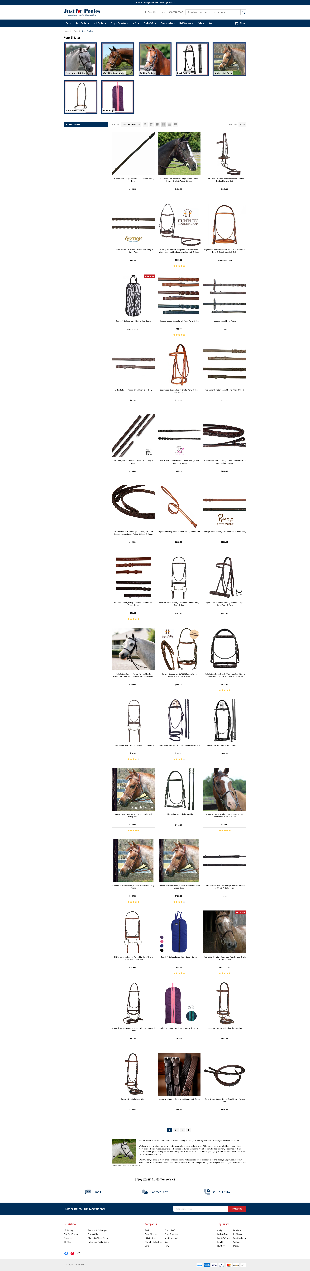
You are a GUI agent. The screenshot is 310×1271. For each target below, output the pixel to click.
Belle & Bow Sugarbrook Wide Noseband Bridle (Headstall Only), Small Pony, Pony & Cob (225, 675)
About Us (68, 1238)
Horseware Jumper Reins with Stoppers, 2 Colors (179, 1099)
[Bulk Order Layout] (175, 124)
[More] (71, 23)
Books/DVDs (149, 23)
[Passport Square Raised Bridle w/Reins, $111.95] (224, 1003)
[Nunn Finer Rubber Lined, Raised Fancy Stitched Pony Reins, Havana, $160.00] (224, 435)
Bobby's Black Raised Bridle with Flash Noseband (179, 745)
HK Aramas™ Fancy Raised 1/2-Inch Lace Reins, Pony (133, 179)
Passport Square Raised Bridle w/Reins (225, 1028)
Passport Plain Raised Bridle (133, 1099)
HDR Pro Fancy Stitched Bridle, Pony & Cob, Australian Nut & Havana (224, 815)
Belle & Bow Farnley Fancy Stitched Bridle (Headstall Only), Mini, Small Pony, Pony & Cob (133, 675)
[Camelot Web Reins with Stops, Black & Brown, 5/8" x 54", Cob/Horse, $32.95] (224, 860)
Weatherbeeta (239, 1238)
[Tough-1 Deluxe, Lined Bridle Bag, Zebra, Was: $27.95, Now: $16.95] (133, 296)
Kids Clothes (99, 23)
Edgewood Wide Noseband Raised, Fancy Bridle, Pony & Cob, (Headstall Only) (225, 250)
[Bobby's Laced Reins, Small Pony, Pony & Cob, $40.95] (179, 296)
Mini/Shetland (185, 23)
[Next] (188, 1130)
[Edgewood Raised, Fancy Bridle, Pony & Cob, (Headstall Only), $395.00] (179, 365)
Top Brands (223, 1224)
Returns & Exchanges (97, 1230)
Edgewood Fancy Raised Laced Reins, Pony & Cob (179, 531)
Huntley (220, 1246)
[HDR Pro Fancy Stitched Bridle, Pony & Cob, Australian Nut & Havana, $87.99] (224, 789)
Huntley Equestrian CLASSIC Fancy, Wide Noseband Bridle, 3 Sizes (179, 675)
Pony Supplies (167, 23)
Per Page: (233, 124)
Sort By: (116, 124)
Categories (151, 1224)
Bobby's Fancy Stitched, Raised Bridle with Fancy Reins (133, 886)
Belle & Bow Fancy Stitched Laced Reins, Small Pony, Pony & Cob (179, 461)
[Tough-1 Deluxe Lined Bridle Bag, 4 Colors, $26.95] (179, 931)
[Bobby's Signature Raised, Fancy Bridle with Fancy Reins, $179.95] (133, 789)
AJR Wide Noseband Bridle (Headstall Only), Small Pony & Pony (225, 603)
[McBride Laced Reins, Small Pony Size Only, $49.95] (133, 365)
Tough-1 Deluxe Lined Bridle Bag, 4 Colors (179, 957)
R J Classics (238, 1234)
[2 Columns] (151, 124)
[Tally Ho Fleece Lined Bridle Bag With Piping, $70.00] (179, 1003)
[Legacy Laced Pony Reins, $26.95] (224, 296)
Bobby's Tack (223, 1238)
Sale (200, 23)
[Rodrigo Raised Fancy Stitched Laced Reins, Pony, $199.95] (224, 506)
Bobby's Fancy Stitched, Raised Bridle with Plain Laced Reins (179, 886)
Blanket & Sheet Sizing (98, 1238)
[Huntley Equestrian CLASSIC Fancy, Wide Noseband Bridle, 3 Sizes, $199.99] (179, 649)
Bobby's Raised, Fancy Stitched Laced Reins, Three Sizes (133, 603)
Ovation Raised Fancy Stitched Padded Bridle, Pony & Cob (179, 603)
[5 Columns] (169, 124)
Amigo (220, 1230)
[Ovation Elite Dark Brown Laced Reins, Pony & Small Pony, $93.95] (133, 224)
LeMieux (237, 1230)
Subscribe (237, 1209)
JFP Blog (67, 1242)
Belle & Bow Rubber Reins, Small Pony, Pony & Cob (225, 1100)
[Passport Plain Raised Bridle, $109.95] (133, 1074)
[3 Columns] (157, 124)
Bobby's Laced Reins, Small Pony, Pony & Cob (179, 321)
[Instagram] (78, 1253)
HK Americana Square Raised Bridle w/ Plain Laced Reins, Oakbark (133, 958)
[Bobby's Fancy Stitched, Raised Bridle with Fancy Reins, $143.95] (133, 860)
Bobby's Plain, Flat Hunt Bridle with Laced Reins (133, 745)
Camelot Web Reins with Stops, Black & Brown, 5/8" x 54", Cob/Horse (225, 886)
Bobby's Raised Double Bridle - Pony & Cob (224, 745)
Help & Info (70, 1224)
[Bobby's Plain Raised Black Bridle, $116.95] (179, 789)
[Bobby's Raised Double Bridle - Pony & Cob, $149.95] (224, 720)
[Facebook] (66, 1253)
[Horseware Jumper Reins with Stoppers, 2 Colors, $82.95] (179, 1074)
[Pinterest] (72, 1253)
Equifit (220, 1242)
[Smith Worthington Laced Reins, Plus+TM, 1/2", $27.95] (224, 365)
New (210, 23)
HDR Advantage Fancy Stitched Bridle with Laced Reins (133, 1029)
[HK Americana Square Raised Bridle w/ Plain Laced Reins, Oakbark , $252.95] (133, 931)
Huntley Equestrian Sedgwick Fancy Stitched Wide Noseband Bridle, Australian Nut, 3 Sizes (179, 250)
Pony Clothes (81, 23)
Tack (68, 23)
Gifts (135, 23)
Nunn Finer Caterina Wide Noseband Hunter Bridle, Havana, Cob (225, 179)
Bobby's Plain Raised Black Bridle (179, 814)
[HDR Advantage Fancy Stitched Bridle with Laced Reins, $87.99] (133, 1003)
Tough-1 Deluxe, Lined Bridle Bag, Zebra (133, 321)
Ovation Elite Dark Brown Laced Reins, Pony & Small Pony (133, 250)
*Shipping (68, 1230)
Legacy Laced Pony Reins (225, 321)
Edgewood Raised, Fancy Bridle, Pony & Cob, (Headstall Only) (179, 391)
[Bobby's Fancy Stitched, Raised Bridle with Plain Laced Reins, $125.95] (179, 860)
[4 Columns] (163, 124)
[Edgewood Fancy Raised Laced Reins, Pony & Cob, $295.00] (179, 506)
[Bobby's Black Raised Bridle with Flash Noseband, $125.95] (179, 720)
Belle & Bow (222, 1234)
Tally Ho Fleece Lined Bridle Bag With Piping (179, 1028)
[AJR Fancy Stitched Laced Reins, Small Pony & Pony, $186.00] (133, 435)
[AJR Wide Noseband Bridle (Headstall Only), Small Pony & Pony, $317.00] (224, 577)
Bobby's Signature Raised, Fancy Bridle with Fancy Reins (133, 815)
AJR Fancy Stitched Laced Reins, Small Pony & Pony (133, 461)
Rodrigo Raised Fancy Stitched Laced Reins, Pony (225, 531)
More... (236, 1246)
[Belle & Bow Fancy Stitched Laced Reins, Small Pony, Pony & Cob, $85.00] (179, 435)
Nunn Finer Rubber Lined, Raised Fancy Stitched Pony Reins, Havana (225, 461)
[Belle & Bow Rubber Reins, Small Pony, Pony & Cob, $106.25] (224, 1074)
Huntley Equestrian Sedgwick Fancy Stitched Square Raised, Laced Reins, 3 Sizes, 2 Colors (133, 532)
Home (66, 31)
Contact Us (93, 1234)
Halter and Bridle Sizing (98, 1242)
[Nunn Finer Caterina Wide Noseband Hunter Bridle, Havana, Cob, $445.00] (224, 153)
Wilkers (236, 1242)
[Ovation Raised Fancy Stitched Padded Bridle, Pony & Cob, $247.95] (179, 577)
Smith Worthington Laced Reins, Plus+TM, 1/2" (225, 390)
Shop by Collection (118, 23)
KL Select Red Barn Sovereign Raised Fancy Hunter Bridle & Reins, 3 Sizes (179, 179)
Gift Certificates (71, 1234)
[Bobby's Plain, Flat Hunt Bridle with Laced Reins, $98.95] (133, 720)
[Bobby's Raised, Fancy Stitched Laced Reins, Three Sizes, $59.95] (133, 577)
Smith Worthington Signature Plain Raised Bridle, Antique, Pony (225, 958)
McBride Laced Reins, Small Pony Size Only (133, 390)
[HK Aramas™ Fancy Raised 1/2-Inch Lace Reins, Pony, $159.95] (133, 153)
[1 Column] (145, 124)
